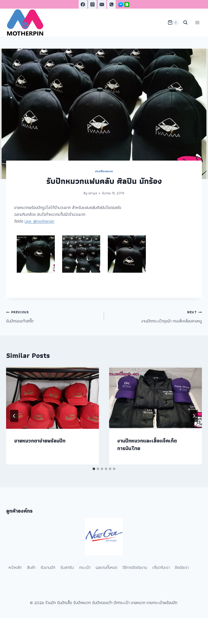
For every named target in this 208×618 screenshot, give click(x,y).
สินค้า (31, 567)
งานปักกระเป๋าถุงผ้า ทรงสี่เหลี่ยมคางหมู (171, 316)
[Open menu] (197, 22)
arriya (92, 193)
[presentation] (52, 398)
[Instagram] (92, 4)
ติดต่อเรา (182, 567)
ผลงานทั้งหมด (106, 567)
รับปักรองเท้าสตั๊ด (19, 316)
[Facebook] (83, 4)
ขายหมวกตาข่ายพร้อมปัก (39, 441)
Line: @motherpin (39, 221)
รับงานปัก (48, 567)
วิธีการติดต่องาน (134, 567)
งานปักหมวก (104, 171)
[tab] (94, 469)
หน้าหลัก (15, 567)
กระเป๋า (85, 567)
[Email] (102, 4)
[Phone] (111, 4)
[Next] (194, 416)
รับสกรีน (67, 567)
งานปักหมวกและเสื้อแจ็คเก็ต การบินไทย (147, 444)
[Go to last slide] (14, 416)
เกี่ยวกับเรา (161, 567)
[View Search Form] (185, 22)
